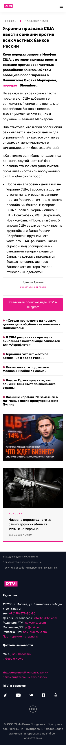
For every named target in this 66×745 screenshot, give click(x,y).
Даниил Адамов (33, 282)
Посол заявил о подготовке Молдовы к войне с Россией (26, 369)
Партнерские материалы (20, 636)
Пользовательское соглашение (22, 562)
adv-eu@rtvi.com (35, 632)
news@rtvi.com (35, 622)
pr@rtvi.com (33, 627)
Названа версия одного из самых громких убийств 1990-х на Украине (30, 524)
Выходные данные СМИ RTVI (20, 556)
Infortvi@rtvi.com (45, 618)
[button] (62, 6)
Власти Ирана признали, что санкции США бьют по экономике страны (29, 383)
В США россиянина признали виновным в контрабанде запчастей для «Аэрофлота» (31, 340)
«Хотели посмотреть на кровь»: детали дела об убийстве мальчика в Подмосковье (31, 324)
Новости (10, 21)
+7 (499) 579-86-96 (22, 613)
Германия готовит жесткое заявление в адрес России (25, 356)
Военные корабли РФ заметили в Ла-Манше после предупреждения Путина (30, 400)
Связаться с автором (33, 287)
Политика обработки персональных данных (30, 567)
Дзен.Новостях (20, 654)
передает (11, 85)
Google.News (14, 658)
